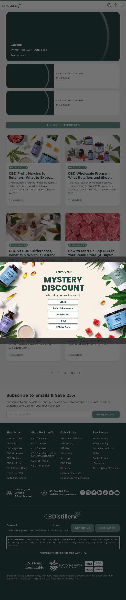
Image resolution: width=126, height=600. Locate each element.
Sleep (63, 301)
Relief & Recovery (63, 308)
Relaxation (63, 314)
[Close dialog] (121, 266)
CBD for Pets (63, 327)
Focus (63, 320)
